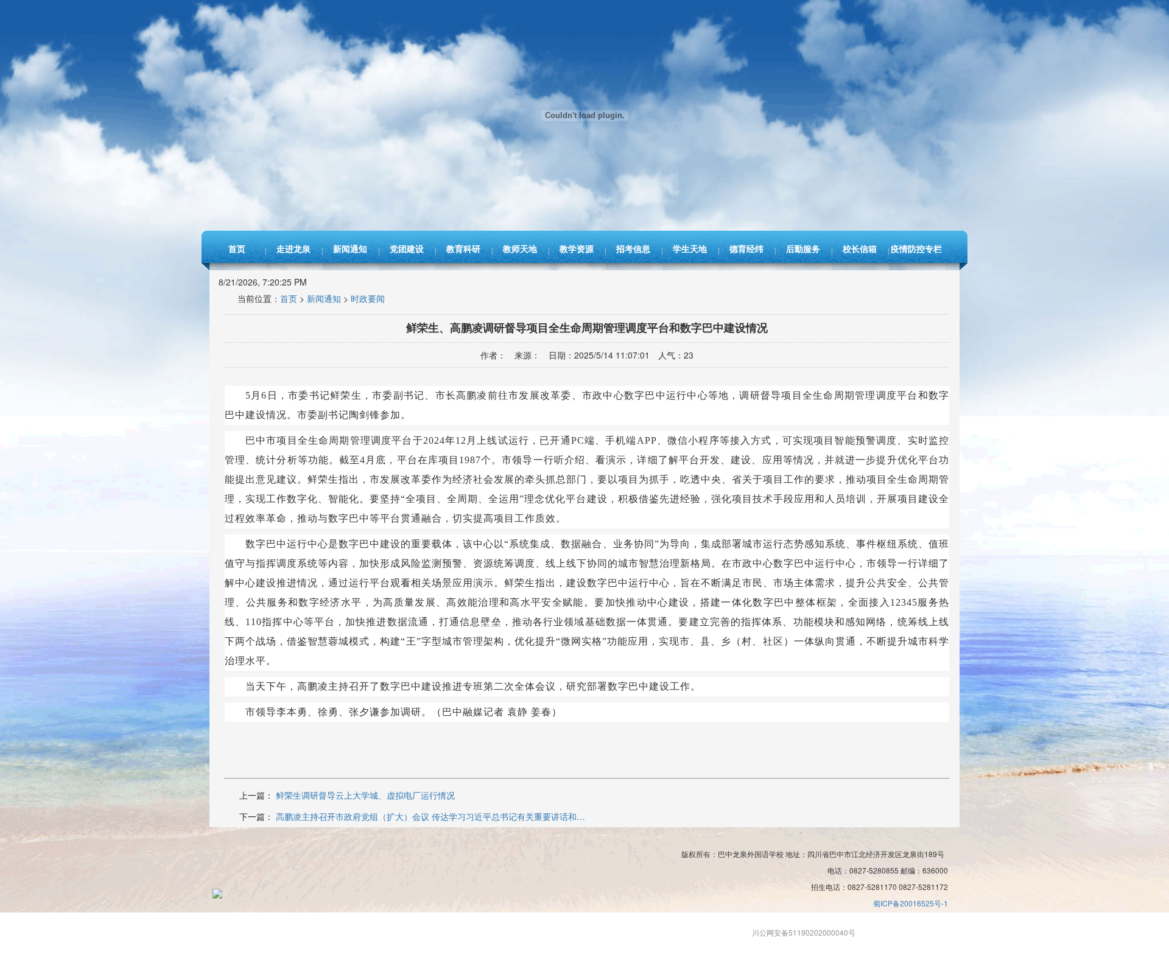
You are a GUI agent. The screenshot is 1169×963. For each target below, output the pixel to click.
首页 (236, 249)
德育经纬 (746, 249)
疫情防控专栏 (916, 249)
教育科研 (463, 249)
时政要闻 (368, 298)
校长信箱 (860, 249)
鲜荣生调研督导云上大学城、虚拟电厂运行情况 (365, 795)
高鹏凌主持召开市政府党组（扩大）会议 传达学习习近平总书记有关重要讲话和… (430, 816)
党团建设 (407, 249)
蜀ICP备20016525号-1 (910, 903)
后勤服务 (803, 249)
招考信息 (633, 249)
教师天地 (520, 249)
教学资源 (577, 249)
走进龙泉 (293, 249)
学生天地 (690, 249)
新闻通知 (350, 249)
